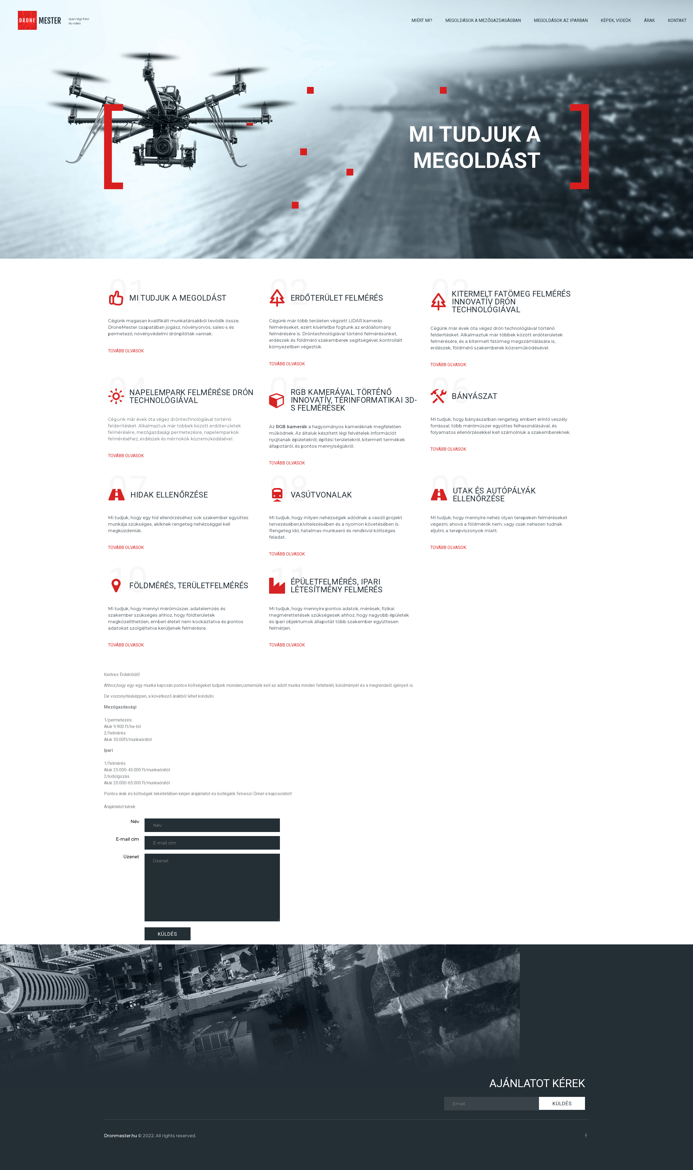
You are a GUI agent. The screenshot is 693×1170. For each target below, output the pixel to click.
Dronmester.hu (120, 1135)
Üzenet (131, 856)
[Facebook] (586, 1135)
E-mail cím (127, 839)
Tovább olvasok (126, 350)
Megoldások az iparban (561, 20)
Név (134, 821)
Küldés (167, 934)
